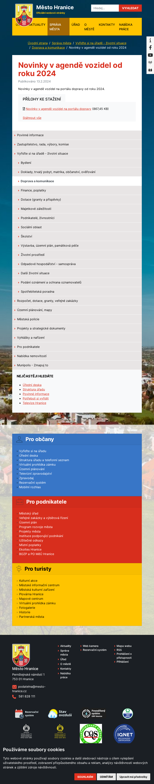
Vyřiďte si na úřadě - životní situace (100, 43)
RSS (119, 649)
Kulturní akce (28, 580)
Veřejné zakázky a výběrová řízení (43, 518)
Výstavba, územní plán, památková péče (49, 245)
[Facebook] (150, 47)
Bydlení (25, 163)
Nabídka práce (125, 27)
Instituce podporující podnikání (41, 536)
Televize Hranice (34, 403)
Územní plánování (32, 469)
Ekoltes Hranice (30, 549)
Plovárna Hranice (31, 594)
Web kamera (90, 645)
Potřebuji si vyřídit (36, 398)
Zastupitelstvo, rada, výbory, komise (42, 144)
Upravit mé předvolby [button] (133, 776)
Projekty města (30, 531)
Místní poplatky (30, 545)
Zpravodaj (26, 478)
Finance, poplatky (33, 190)
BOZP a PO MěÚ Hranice (36, 554)
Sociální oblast (31, 227)
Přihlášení (122, 661)
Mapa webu (124, 645)
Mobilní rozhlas (30, 487)
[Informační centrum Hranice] (150, 40)
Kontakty (107, 24)
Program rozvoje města (36, 527)
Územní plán (28, 522)
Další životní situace (34, 273)
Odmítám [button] (106, 776)
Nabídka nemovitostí (31, 356)
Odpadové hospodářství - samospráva (48, 264)
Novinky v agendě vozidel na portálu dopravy (58, 109)
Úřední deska (32, 385)
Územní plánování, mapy (34, 310)
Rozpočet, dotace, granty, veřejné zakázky (47, 301)
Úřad (76, 24)
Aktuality (37, 24)
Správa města (55, 27)
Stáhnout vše (32, 118)
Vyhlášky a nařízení (30, 337)
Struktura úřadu (34, 389)
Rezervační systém (32, 482)
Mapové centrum (31, 598)
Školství (26, 236)
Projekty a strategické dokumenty (40, 328)
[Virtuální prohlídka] (150, 70)
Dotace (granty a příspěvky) (40, 199)
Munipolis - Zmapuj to (32, 365)
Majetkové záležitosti (35, 209)
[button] (130, 8)
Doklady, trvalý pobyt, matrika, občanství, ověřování (57, 172)
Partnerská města (31, 617)
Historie (24, 612)
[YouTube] (150, 55)
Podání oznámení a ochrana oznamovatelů (50, 282)
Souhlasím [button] (85, 776)
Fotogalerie (27, 608)
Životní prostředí (32, 255)
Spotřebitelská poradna (37, 291)
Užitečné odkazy (31, 540)
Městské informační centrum (39, 585)
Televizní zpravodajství (35, 473)
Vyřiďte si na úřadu (32, 451)
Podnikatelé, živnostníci (37, 218)
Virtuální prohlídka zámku (37, 464)
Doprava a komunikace (48, 47)
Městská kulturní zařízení (36, 589)
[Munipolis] (150, 62)
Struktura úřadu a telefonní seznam (44, 460)
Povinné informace (30, 135)
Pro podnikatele (28, 347)
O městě (89, 27)
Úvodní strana (38, 43)
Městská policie (27, 319)
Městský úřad (28, 513)
